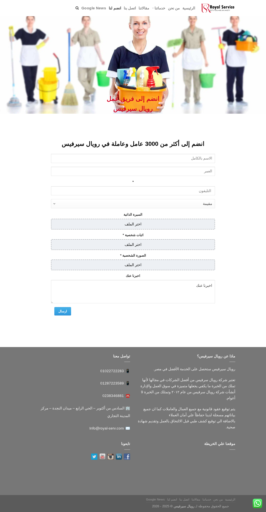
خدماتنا (160, 8)
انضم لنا (115, 8)
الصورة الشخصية (133, 255)
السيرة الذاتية (133, 214)
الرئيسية (188, 8)
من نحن (174, 8)
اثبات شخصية (133, 235)
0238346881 (113, 395)
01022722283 (112, 371)
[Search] (77, 8)
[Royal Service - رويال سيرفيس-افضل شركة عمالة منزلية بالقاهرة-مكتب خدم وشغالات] (218, 8)
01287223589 (112, 383)
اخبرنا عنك (133, 276)
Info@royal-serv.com (106, 428)
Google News (93, 8)
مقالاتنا (144, 8)
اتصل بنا (130, 8)
